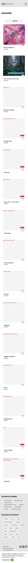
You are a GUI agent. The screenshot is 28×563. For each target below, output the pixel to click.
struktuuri (6, 537)
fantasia (13, 537)
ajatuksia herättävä (8, 522)
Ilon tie (5, 387)
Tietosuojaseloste (8, 550)
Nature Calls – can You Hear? (11, 202)
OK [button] (12, 559)
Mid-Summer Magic (9, 110)
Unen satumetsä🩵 (9, 263)
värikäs (18, 519)
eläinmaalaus (14, 525)
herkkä (5, 534)
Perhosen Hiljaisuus (9, 47)
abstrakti (6, 519)
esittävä (22, 525)
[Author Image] (22, 44)
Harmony (6, 294)
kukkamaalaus (13, 531)
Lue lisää (12, 557)
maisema (6, 525)
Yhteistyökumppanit (8, 548)
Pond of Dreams (8, 450)
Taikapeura (7, 325)
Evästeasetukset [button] (6, 559)
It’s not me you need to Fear (11, 78)
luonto (12, 519)
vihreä (5, 531)
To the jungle (7, 233)
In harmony (7, 172)
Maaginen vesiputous (9, 356)
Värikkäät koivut (8, 419)
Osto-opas (6, 546)
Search (15, 21)
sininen (10, 528)
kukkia (11, 534)
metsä (20, 531)
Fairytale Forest (8, 141)
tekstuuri (17, 528)
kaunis (19, 537)
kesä (5, 528)
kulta (17, 534)
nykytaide (18, 522)
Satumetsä (7, 481)
